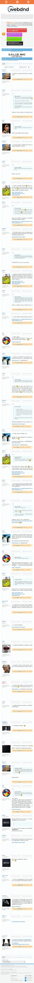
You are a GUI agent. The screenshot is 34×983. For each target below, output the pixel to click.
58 (14, 63)
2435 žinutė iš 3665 (27, 835)
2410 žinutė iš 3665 (27, 270)
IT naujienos (15, 943)
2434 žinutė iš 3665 (27, 815)
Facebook (30, 977)
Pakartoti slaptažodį (5, 722)
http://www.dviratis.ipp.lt (18, 237)
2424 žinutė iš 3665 (27, 601)
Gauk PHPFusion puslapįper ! (17, 30)
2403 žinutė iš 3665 (27, 120)
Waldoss (4, 228)
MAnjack (4, 661)
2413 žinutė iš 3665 (27, 333)
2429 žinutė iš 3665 (27, 702)
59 (16, 63)
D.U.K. (12, 977)
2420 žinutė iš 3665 (27, 500)
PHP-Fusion (8, 966)
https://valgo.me (16, 342)
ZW (3, 333)
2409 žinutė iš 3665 (27, 249)
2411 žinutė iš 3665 (27, 290)
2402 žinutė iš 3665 (27, 90)
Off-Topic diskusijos (13, 60)
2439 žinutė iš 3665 (27, 916)
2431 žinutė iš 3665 (27, 742)
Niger (18, 426)
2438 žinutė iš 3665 (27, 896)
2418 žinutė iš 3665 (27, 451)
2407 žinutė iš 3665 (27, 202)
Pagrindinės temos (17, 980)
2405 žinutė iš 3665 (27, 161)
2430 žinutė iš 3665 (27, 722)
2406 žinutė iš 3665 (27, 182)
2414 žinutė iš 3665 (27, 353)
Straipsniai (14, 979)
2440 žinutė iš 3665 (27, 936)
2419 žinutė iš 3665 (27, 480)
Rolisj (3, 202)
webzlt (4, 181)
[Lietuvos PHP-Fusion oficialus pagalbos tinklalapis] (18, 12)
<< (6, 63)
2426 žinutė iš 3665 (27, 641)
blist (3, 120)
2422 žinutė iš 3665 (27, 551)
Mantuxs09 (5, 601)
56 (10, 63)
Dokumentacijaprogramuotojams (15, 43)
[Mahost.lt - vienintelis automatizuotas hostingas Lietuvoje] (17, 16)
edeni (3, 353)
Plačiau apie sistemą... (12, 26)
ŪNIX (3, 641)
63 (23, 63)
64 (25, 63)
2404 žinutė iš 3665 (27, 141)
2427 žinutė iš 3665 (27, 661)
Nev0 (3, 741)
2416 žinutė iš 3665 (27, 400)
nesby (3, 89)
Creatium (19, 612)
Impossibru (20, 79)
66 (29, 63)
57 (12, 63)
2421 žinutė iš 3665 (27, 531)
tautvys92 (4, 935)
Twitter (29, 979)
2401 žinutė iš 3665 (27, 70)
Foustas (4, 69)
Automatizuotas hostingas (17, 51)
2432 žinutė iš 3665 (27, 762)
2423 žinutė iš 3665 (27, 573)
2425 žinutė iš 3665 (27, 621)
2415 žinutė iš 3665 (27, 373)
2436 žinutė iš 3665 (27, 855)
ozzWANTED (11, 67)
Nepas (3, 815)
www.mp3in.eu (16, 689)
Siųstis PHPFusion (14, 34)
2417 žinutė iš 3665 (27, 430)
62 (21, 63)
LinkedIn (29, 980)
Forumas (4, 60)
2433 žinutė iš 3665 (27, 785)
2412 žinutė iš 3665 (27, 313)
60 (17, 63)
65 (27, 63)
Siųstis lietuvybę (14, 39)
